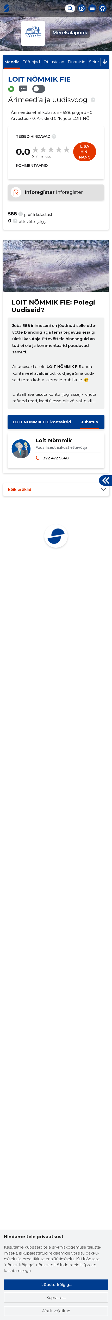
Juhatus (89, 421)
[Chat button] (82, 8)
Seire (94, 61)
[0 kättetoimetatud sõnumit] (23, 89)
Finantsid (76, 61)
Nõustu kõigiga (56, 1284)
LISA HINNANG (85, 151)
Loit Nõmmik (53, 440)
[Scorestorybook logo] (6, 8)
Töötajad (31, 61)
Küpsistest (56, 1297)
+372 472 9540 (55, 458)
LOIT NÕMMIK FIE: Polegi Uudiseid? (53, 306)
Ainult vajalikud (56, 1310)
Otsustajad (53, 61)
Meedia (12, 61)
